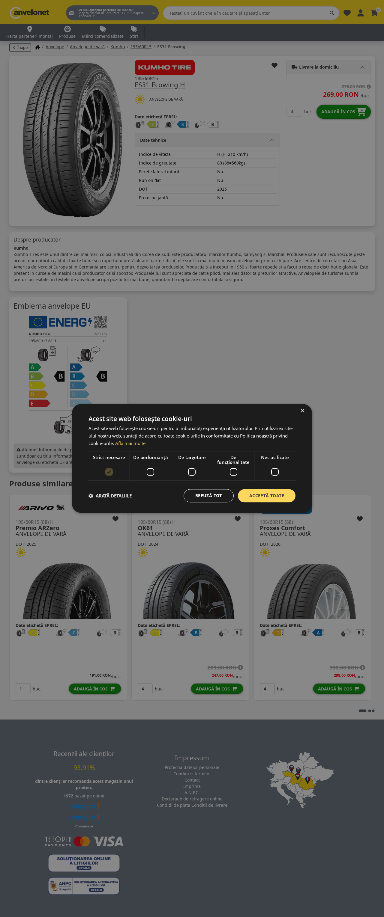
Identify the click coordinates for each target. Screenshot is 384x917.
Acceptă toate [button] (266, 495)
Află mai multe (130, 443)
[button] (110, 495)
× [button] (302, 411)
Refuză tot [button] (208, 495)
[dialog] (192, 458)
